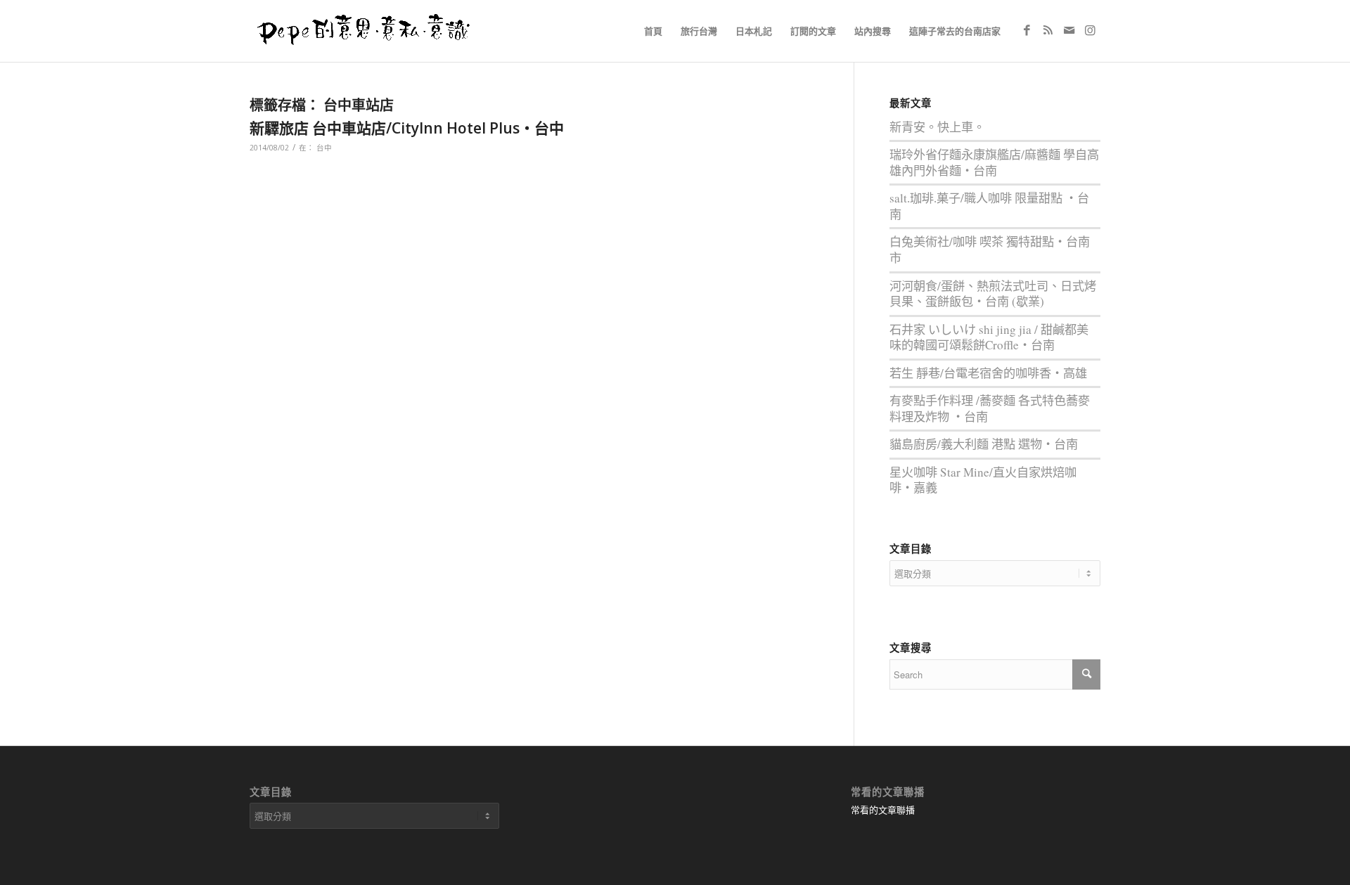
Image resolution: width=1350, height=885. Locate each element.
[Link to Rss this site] (1047, 30)
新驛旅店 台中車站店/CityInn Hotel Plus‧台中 (407, 128)
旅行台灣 (699, 31)
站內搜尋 (872, 31)
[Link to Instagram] (1089, 30)
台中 (324, 148)
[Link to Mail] (1068, 30)
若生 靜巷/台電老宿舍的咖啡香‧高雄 (988, 373)
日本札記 (753, 31)
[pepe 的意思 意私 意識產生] (368, 31)
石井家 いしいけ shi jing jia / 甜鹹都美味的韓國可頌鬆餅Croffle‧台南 (988, 337)
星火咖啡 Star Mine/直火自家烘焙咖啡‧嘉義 (982, 480)
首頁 (653, 31)
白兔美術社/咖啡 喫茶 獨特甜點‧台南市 (989, 249)
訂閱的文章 (813, 31)
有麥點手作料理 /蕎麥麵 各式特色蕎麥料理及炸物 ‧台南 (989, 408)
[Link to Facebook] (1026, 30)
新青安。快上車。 (937, 127)
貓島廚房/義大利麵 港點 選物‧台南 (983, 444)
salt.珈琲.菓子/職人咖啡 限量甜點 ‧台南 (989, 206)
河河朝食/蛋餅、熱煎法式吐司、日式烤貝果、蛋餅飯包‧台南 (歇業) (992, 294)
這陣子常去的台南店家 (955, 31)
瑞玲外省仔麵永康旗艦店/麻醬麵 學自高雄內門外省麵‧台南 (994, 162)
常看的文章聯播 (883, 809)
